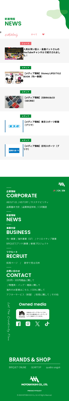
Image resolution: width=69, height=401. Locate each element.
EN (63, 190)
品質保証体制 (29, 206)
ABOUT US (11, 202)
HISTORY (23, 202)
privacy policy (35, 391)
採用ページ (12, 262)
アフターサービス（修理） (19, 294)
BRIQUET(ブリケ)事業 (17, 243)
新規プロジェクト (40, 243)
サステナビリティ (40, 202)
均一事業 (10, 238)
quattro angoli (53, 367)
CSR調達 (42, 206)
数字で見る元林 (32, 262)
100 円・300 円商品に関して (20, 280)
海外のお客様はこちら (17, 289)
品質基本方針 (13, 206)
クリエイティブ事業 (46, 238)
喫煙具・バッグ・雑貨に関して (24, 284)
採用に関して (42, 294)
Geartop (36, 367)
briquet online (17, 367)
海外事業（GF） (26, 238)
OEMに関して (38, 289)
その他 (55, 294)
